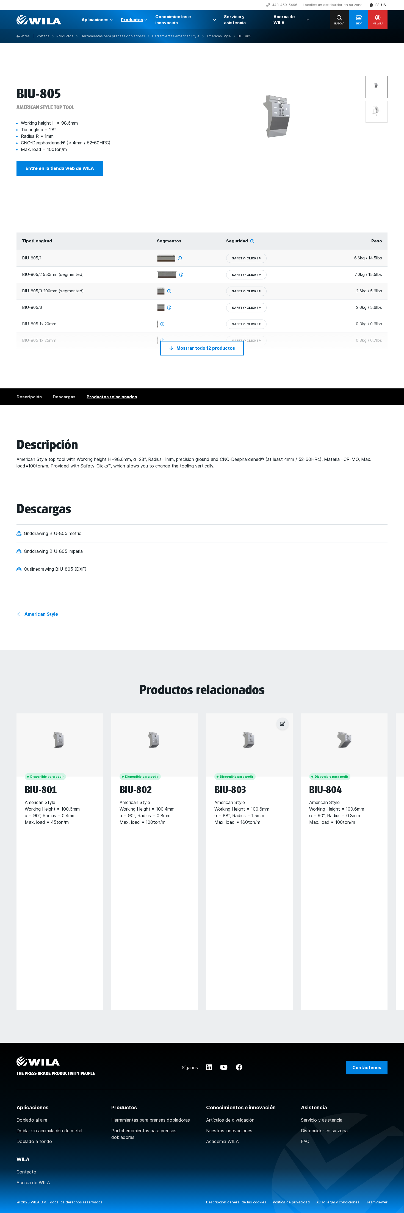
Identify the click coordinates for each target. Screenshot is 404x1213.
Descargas (64, 396)
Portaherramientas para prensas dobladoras (143, 1134)
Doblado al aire (31, 1120)
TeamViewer (377, 1202)
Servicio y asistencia (321, 1120)
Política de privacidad (292, 1202)
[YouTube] (224, 1067)
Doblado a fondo (34, 1141)
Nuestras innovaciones (229, 1130)
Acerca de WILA (33, 1182)
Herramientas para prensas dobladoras (150, 1120)
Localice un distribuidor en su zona (333, 4)
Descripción (29, 396)
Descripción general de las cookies (236, 1202)
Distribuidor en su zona (324, 1130)
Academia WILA (222, 1141)
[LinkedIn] (209, 1067)
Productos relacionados (112, 396)
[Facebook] (239, 1067)
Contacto (26, 1172)
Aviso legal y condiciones (338, 1202)
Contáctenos (366, 1067)
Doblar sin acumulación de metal (49, 1130)
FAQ (305, 1141)
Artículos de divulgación (230, 1120)
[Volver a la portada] (38, 19)
